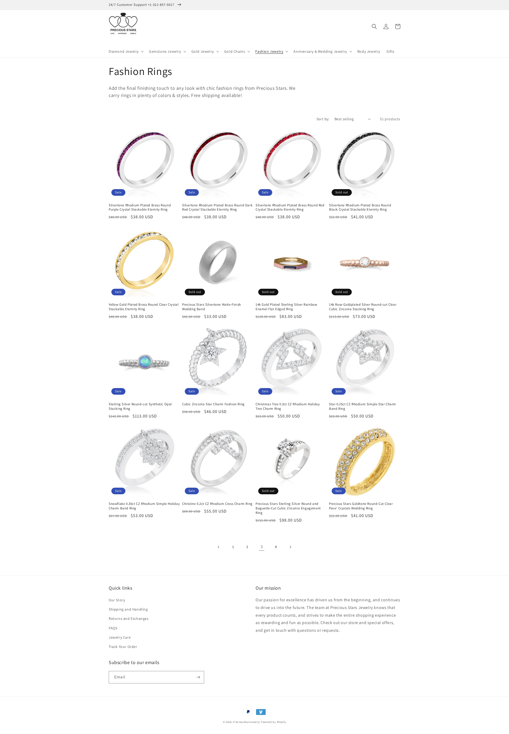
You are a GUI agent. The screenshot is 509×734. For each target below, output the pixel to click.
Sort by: (323, 119)
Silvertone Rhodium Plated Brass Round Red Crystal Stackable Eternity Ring (290, 207)
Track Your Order (123, 646)
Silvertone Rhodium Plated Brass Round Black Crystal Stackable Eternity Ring (360, 207)
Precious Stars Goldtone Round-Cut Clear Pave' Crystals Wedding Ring (361, 506)
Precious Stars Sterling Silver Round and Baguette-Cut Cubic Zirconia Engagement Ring (288, 508)
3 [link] (262, 546)
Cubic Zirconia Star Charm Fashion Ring (213, 404)
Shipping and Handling (128, 609)
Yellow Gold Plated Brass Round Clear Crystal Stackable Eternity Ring (143, 307)
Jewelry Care (120, 637)
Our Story (117, 600)
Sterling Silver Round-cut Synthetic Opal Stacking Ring (140, 406)
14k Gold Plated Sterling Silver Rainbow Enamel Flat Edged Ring (286, 307)
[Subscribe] (198, 677)
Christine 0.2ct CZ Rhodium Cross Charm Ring (217, 504)
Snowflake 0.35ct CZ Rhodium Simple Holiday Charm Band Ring (144, 506)
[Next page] (290, 547)
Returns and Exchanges (129, 618)
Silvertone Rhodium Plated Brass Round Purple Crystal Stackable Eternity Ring (140, 207)
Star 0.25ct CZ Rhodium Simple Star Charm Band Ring (362, 406)
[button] (126, 51)
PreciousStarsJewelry (246, 722)
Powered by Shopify (273, 722)
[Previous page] (219, 547)
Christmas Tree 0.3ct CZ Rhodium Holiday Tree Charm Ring (288, 406)
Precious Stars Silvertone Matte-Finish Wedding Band (211, 307)
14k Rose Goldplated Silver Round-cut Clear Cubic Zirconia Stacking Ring (362, 307)
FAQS (113, 628)
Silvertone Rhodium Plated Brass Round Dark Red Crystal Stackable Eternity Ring (217, 207)
